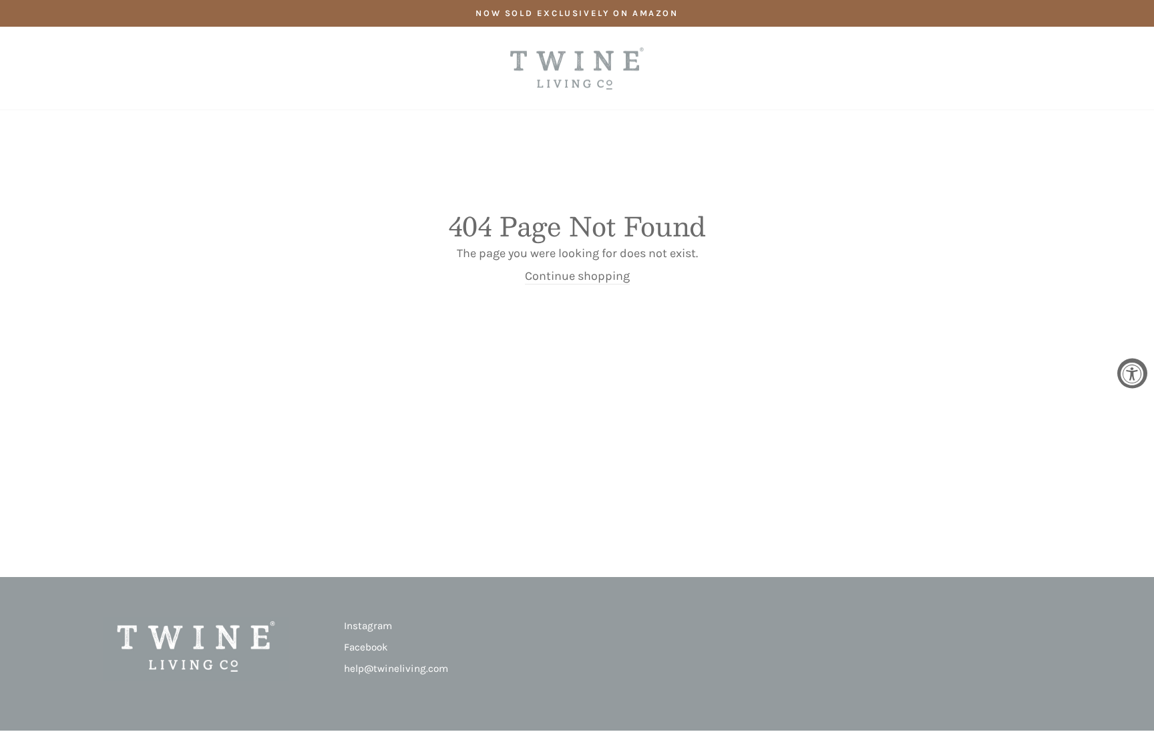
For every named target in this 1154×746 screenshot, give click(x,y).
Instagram (368, 626)
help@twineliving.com (396, 669)
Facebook (366, 647)
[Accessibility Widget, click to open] (1132, 373)
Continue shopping (577, 275)
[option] (577, 13)
